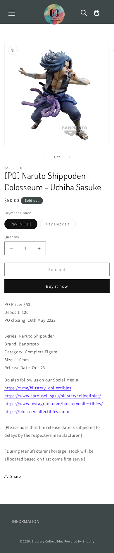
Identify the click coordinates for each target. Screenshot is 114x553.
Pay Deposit (61, 225)
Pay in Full (24, 225)
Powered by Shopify (79, 541)
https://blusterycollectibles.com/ (37, 411)
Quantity (11, 236)
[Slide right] (69, 156)
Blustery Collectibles (48, 541)
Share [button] (15, 476)
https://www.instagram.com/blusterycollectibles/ (53, 403)
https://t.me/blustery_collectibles (37, 388)
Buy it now (57, 286)
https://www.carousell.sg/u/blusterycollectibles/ (52, 395)
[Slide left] (44, 156)
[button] (11, 12)
